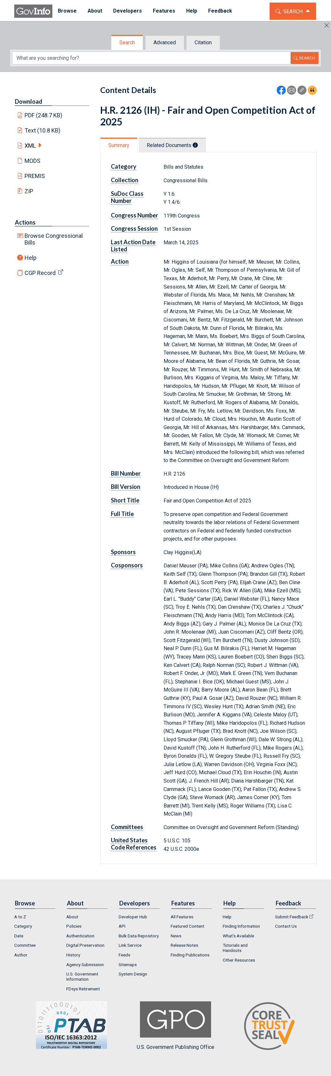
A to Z (20, 916)
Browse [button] (67, 11)
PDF (44, 115)
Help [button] (191, 11)
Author (20, 954)
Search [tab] (127, 42)
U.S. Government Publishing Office (175, 1047)
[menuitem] (67, 11)
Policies (73, 926)
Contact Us (286, 926)
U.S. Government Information (82, 976)
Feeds (124, 954)
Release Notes (184, 945)
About (72, 916)
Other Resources (239, 960)
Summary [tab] (118, 145)
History (73, 954)
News (176, 935)
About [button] (95, 11)
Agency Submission (85, 964)
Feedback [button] (220, 11)
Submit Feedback (291, 916)
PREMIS (35, 176)
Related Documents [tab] (170, 145)
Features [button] (164, 11)
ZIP (29, 191)
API (122, 926)
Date (18, 935)
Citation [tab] (203, 42)
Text (43, 130)
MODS (32, 160)
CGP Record (40, 272)
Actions (25, 222)
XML (30, 145)
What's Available (238, 935)
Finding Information (241, 926)
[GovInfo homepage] (33, 11)
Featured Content (187, 926)
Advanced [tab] (165, 42)
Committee (25, 945)
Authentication (80, 935)
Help (31, 257)
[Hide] (326, 25)
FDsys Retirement (83, 988)
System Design (133, 973)
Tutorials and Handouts (235, 948)
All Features (182, 916)
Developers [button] (127, 11)
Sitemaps (128, 964)
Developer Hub (133, 916)
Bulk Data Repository (139, 935)
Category (23, 926)
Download (28, 101)
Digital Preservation (85, 945)
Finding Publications (190, 954)
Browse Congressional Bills (54, 239)
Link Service (130, 945)
